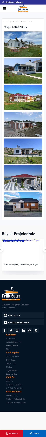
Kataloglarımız (12, 345)
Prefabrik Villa (11, 395)
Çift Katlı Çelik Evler (14, 388)
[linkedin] (23, 330)
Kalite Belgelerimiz (13, 342)
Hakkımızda (11, 339)
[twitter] (11, 330)
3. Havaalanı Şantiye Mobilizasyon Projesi (21, 264)
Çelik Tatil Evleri (12, 356)
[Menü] (4, 8)
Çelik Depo (10, 360)
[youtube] (29, 330)
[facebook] (4, 330)
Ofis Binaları (11, 363)
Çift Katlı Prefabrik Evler (16, 402)
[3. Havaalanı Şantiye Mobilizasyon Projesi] (23, 251)
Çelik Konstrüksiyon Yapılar (13, 241)
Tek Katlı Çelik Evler (14, 385)
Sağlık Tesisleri (12, 370)
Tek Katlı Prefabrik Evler (15, 399)
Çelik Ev (9, 381)
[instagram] (17, 330)
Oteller (9, 367)
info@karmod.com (14, 2)
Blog (8, 349)
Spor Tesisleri (11, 374)
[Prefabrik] (23, 9)
